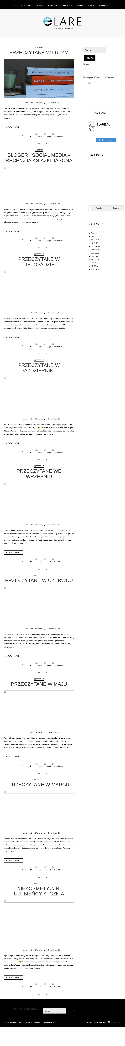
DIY (92, 236)
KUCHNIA (95, 240)
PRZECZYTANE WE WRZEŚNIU (39, 473)
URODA (40, 6)
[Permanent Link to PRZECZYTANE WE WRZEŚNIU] (39, 485)
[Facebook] (99, 78)
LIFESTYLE (53, 6)
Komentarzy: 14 (54, 204)
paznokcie (95, 253)
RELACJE (95, 260)
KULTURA (39, 47)
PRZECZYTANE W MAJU (39, 684)
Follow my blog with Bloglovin (24, 1009)
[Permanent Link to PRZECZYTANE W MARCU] (39, 793)
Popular (99, 208)
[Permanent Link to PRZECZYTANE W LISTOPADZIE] (39, 273)
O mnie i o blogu (86, 6)
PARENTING (96, 250)
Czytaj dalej (13, 127)
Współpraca (106, 6)
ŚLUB (93, 263)
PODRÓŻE (68, 6)
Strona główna (23, 6)
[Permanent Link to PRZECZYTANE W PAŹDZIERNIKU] (39, 379)
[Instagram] (88, 78)
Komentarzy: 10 (54, 103)
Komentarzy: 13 (54, 525)
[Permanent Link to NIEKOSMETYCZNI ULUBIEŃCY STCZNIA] (39, 902)
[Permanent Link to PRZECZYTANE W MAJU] (39, 692)
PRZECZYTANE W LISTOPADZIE (39, 261)
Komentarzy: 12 (54, 419)
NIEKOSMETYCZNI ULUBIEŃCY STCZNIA (39, 891)
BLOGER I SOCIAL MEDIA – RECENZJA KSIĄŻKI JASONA (39, 157)
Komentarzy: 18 (54, 629)
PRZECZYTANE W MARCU (39, 784)
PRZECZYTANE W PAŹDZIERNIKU (39, 367)
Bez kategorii (96, 233)
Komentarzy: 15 (54, 732)
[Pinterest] (110, 78)
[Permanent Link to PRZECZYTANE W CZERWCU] (39, 589)
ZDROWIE (95, 269)
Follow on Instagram (107, 140)
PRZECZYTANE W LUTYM (39, 52)
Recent (116, 208)
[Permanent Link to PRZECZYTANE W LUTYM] (39, 97)
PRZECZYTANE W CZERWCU (39, 580)
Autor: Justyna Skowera (32, 103)
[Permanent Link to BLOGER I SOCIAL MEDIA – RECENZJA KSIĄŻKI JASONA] (39, 169)
